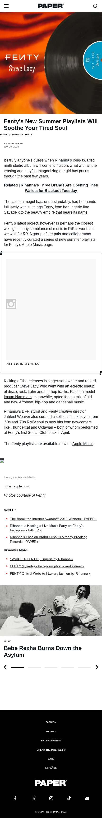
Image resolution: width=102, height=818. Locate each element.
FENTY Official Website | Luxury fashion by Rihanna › (50, 573)
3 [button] (67, 667)
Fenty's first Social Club (27, 433)
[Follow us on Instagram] (51, 798)
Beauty (51, 731)
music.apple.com (16, 486)
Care (51, 759)
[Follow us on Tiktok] (69, 798)
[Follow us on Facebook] (15, 798)
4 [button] (84, 667)
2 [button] (51, 667)
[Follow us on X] (33, 798)
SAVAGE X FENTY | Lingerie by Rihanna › (41, 559)
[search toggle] (95, 6)
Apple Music (82, 444)
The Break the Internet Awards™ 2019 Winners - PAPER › (53, 519)
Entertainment (51, 740)
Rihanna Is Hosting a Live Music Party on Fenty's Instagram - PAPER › (46, 528)
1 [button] (34, 667)
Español (51, 768)
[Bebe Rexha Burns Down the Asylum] (51, 610)
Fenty (48, 207)
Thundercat (20, 427)
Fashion (51, 722)
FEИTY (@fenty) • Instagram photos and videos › (47, 566)
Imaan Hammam (18, 397)
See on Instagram (23, 364)
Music (16, 134)
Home (3, 134)
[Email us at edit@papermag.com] (87, 798)
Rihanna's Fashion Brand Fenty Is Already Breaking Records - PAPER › (48, 539)
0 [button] (17, 667)
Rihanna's (63, 160)
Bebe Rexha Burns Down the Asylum (43, 651)
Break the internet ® (51, 750)
